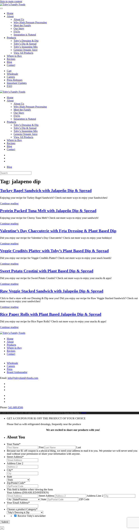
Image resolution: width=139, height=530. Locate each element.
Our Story (19, 28)
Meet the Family (22, 25)
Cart (9, 70)
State (43, 499)
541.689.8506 (15, 407)
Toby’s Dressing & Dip (26, 40)
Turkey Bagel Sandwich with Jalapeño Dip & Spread (46, 190)
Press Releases (14, 80)
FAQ (9, 86)
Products (11, 37)
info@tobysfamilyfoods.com (23, 378)
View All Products (23, 52)
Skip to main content (11, 1)
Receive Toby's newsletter (32, 515)
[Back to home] (12, 4)
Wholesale (12, 73)
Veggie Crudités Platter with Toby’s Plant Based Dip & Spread (54, 251)
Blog (9, 62)
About (10, 16)
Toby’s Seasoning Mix (26, 46)
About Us (19, 19)
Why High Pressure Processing (30, 22)
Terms (83, 413)
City (9, 499)
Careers (11, 76)
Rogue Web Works (71, 413)
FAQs (17, 31)
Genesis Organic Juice (25, 49)
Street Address (46, 495)
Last (78, 447)
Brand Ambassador (17, 372)
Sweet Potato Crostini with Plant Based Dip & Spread (46, 271)
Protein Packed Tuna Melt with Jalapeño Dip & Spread (48, 210)
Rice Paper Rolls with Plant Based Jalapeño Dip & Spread (50, 314)
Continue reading (9, 203)
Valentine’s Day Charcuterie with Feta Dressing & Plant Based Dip (58, 231)
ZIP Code (84, 499)
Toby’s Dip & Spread (25, 43)
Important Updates (17, 83)
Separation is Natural (25, 34)
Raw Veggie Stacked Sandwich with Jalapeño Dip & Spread (51, 291)
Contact (11, 65)
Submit (4, 522)
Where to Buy (14, 55)
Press (9, 369)
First (41, 447)
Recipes (11, 59)
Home (10, 13)
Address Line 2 (95, 495)
